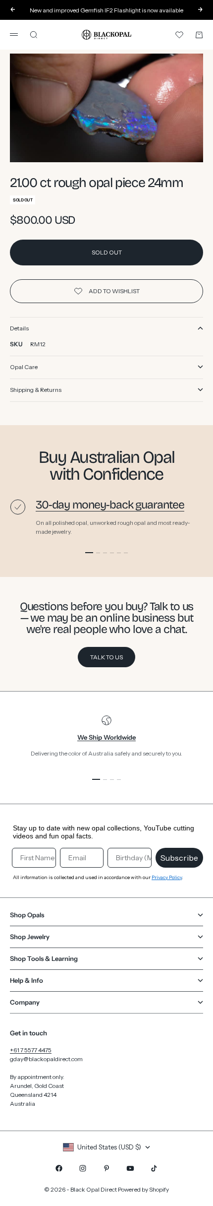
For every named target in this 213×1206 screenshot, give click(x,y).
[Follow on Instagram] (83, 1168)
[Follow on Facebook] (59, 1168)
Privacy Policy (167, 877)
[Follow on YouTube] (130, 1168)
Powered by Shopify (143, 1189)
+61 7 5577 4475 (31, 1050)
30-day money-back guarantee (110, 504)
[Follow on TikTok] (154, 1168)
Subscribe (179, 858)
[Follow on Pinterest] (106, 1168)
